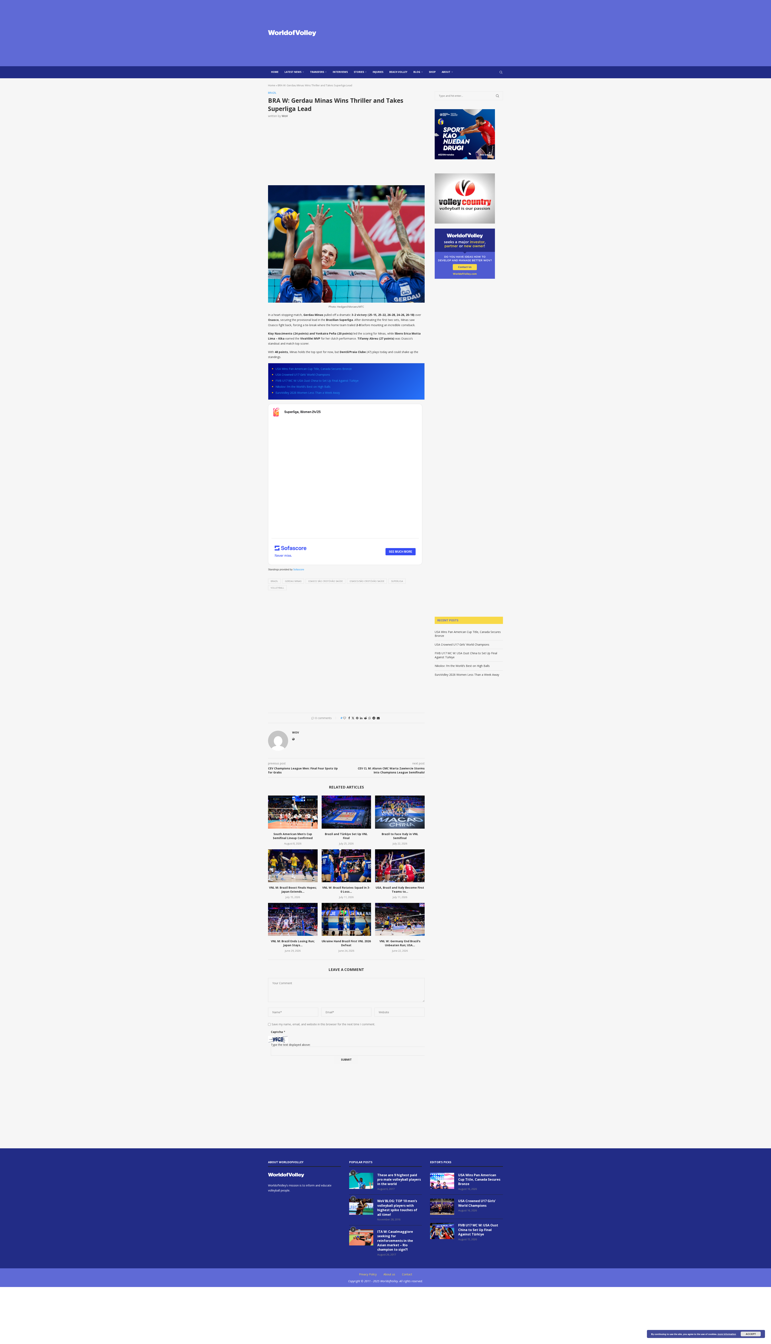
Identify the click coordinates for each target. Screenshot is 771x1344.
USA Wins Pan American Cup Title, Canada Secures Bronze (313, 369)
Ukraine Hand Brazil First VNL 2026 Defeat (346, 943)
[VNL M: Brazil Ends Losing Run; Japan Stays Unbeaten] (293, 919)
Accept (751, 1334)
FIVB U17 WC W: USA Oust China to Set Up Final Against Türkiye (317, 381)
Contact (407, 1274)
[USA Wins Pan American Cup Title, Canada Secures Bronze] (442, 1181)
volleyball (277, 587)
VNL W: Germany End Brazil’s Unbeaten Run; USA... (399, 943)
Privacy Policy (368, 1274)
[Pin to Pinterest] (357, 718)
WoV (285, 116)
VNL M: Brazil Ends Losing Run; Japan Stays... (293, 943)
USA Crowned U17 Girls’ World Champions (302, 374)
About (446, 72)
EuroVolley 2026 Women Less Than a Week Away (307, 393)
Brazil (274, 581)
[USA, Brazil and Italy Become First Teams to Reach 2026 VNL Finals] (400, 865)
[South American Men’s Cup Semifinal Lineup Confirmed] (293, 812)
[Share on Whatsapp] (369, 718)
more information (727, 1334)
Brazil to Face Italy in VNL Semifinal (400, 836)
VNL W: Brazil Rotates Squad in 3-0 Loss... (346, 889)
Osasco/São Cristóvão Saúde (367, 581)
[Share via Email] (378, 718)
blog (416, 72)
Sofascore (298, 569)
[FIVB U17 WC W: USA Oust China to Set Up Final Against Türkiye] (442, 1231)
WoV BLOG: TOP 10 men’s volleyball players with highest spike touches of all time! (397, 1208)
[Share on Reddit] (365, 718)
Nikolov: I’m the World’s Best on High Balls (302, 387)
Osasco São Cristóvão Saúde (325, 581)
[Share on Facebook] (349, 718)
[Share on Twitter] (353, 718)
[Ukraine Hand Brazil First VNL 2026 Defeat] (346, 919)
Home (274, 72)
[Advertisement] (425, 33)
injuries (378, 72)
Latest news (293, 72)
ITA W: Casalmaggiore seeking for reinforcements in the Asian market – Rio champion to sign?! (395, 1240)
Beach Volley (398, 72)
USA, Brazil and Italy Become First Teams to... (400, 889)
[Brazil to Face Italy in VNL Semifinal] (400, 812)
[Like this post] (344, 718)
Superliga (397, 581)
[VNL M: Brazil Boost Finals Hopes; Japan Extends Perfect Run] (293, 865)
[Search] (501, 72)
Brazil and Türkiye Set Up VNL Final (346, 836)
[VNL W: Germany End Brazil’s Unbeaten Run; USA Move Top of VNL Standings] (400, 919)
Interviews (340, 72)
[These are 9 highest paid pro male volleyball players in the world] (361, 1181)
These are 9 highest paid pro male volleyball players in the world (399, 1179)
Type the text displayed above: (290, 1045)
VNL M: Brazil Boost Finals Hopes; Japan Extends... (293, 889)
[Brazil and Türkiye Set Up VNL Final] (346, 812)
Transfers (317, 72)
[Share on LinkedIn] (361, 718)
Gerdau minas (293, 581)
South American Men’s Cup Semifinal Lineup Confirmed (293, 836)
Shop (432, 72)
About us (389, 1274)
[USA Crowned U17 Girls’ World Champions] (442, 1207)
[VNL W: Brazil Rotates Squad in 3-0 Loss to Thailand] (346, 865)
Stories (359, 72)
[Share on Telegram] (373, 718)
